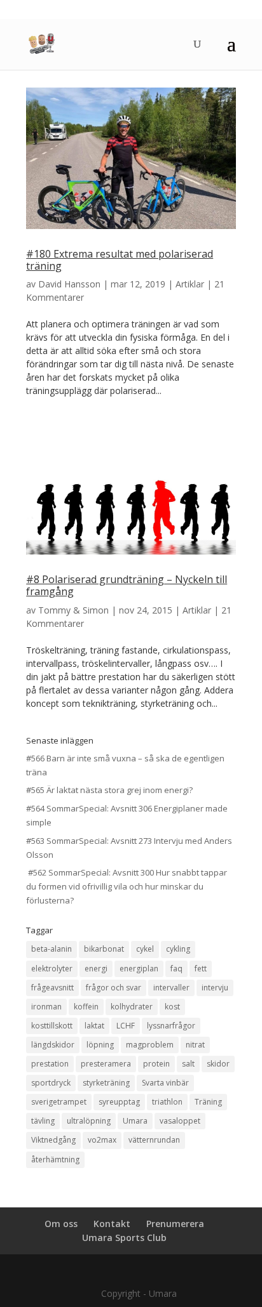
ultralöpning (89, 1120)
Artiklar (190, 284)
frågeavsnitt (52, 987)
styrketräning (106, 1082)
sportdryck (51, 1082)
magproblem (150, 1044)
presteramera (106, 1063)
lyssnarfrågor (171, 1025)
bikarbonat (104, 948)
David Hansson (69, 284)
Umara (135, 1120)
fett (201, 968)
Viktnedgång (53, 1139)
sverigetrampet (58, 1101)
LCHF (125, 1025)
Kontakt (111, 1224)
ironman (46, 1006)
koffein (86, 1006)
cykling (178, 948)
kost (172, 1006)
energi (96, 968)
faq (176, 968)
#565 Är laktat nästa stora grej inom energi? (109, 790)
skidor (218, 1063)
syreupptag (119, 1101)
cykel (145, 948)
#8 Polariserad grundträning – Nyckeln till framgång (126, 585)
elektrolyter (51, 968)
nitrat (195, 1044)
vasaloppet (180, 1120)
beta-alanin (51, 948)
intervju (215, 987)
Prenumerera (175, 1224)
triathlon (167, 1101)
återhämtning (55, 1159)
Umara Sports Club (124, 1237)
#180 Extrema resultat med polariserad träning (119, 260)
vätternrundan (154, 1139)
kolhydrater (132, 1006)
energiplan (139, 968)
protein (156, 1063)
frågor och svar (113, 987)
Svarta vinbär (165, 1082)
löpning (100, 1044)
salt (188, 1063)
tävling (43, 1120)
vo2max (102, 1139)
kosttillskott (51, 1025)
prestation (50, 1063)
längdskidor (52, 1044)
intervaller (171, 987)
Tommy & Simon (73, 610)
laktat (94, 1025)
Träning (208, 1101)
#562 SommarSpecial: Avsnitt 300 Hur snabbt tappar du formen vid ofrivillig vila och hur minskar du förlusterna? (126, 886)
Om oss (61, 1224)
